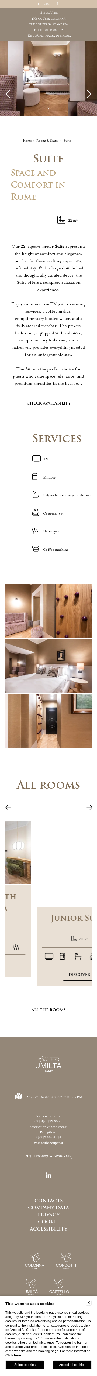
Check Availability (49, 403)
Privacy (49, 1214)
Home (27, 141)
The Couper (48, 12)
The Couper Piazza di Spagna (48, 35)
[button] (8, 808)
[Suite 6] (48, 666)
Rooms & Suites (47, 141)
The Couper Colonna (48, 18)
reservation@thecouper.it (48, 1127)
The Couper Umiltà (48, 30)
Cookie (48, 1221)
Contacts (48, 1200)
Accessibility (48, 1229)
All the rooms (49, 1010)
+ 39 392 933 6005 (48, 1121)
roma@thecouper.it (48, 1143)
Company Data (48, 1207)
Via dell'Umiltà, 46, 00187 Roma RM (54, 1097)
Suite (67, 141)
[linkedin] (48, 1176)
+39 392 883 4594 (48, 1137)
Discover (48, 975)
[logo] (48, 1065)
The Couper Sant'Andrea (48, 24)
